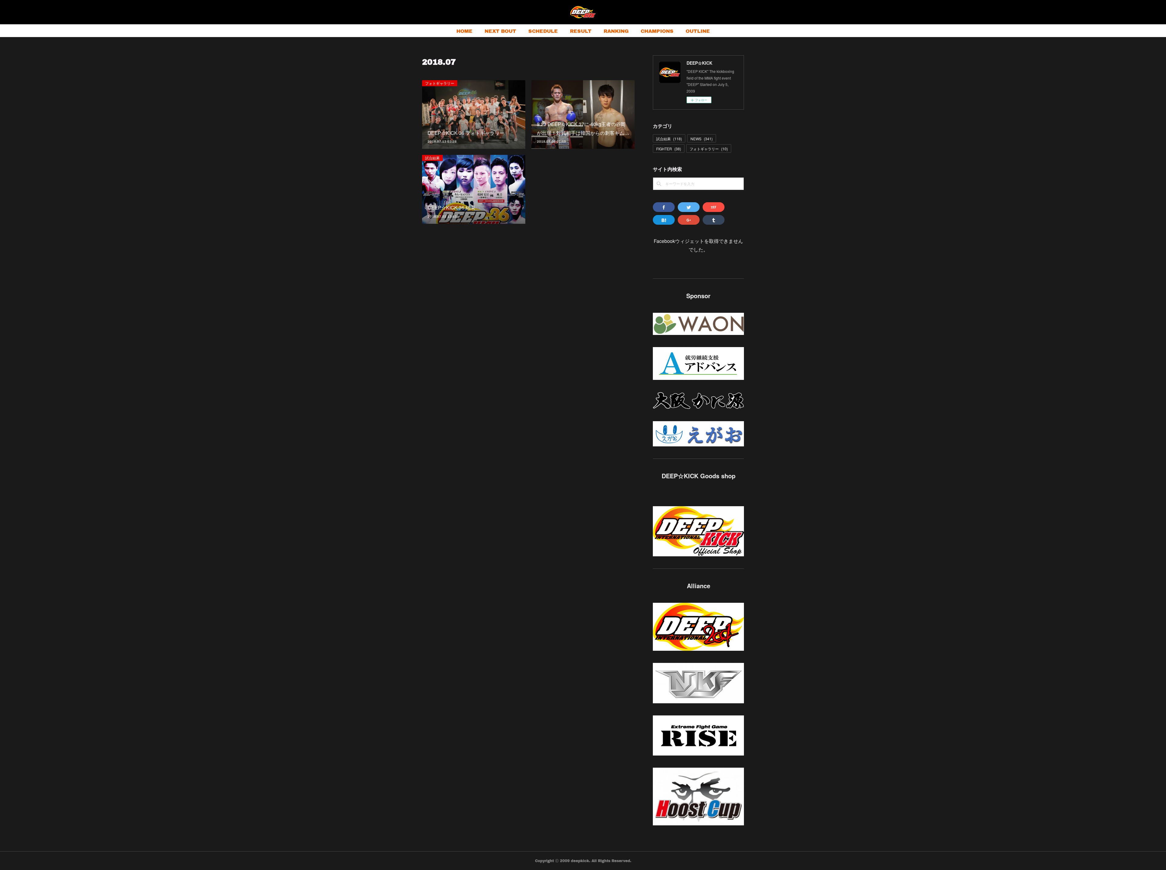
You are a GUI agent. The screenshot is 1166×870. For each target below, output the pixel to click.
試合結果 (432, 157)
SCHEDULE (543, 30)
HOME (464, 30)
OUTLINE (698, 30)
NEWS (701, 138)
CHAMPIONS (657, 30)
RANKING (616, 30)
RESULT (581, 30)
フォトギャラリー (439, 83)
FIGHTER (668, 148)
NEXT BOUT (500, 30)
